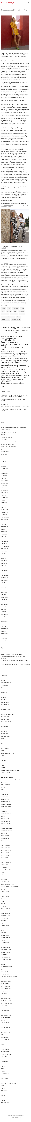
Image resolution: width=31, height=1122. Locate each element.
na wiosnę (27, 369)
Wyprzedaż (4, 1090)
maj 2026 (3, 471)
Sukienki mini (4, 996)
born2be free (4, 741)
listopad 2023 (4, 543)
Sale (2, 923)
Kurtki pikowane (5, 847)
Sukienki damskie (5, 974)
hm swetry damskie (19, 351)
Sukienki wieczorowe (6, 1013)
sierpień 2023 (4, 551)
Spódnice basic (5, 935)
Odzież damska (5, 891)
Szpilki (2, 1044)
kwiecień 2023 (4, 560)
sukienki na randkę (16, 319)
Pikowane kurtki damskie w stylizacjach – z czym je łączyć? (14, 410)
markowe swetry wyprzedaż (22, 360)
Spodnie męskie (5, 954)
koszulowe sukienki (4, 360)
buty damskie (4, 745)
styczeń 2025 (4, 509)
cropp (2, 750)
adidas (3, 680)
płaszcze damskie (5, 908)
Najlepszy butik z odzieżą (7, 444)
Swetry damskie (5, 1022)
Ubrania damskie (5, 1078)
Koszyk (3, 434)
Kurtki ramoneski (5, 855)
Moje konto (4, 439)
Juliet (11, 1117)
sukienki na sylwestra (6, 1003)
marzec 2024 (4, 534)
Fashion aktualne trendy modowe (10, 770)
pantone (3, 898)
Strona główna (5, 451)
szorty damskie (5, 1039)
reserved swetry (5, 373)
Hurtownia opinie (5, 429)
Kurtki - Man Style (7, 2)
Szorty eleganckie (5, 1042)
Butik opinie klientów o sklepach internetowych (13, 427)
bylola (9, 308)
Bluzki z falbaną (5, 716)
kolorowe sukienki (20, 356)
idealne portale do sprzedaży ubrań (10, 779)
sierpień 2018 (4, 624)
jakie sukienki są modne (19, 355)
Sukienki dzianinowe (6, 979)
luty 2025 (3, 507)
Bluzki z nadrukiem (6, 721)
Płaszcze (3, 906)
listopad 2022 (4, 573)
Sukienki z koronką (6, 1015)
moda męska (4, 879)
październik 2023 (5, 546)
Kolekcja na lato (5, 801)
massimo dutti (5, 314)
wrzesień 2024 (4, 519)
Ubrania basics (5, 1076)
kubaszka (9, 311)
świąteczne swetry (5, 386)
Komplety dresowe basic (7, 826)
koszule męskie (5, 838)
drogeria (3, 760)
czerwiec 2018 (4, 628)
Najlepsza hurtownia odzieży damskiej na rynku (13, 442)
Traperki (3, 1066)
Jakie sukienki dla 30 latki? (22, 353)
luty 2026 (3, 478)
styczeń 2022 (4, 597)
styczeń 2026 (4, 480)
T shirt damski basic (6, 1047)
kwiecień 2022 (4, 590)
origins (18, 316)
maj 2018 (3, 631)
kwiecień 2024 (4, 531)
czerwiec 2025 (4, 497)
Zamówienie (4, 454)
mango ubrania (13, 360)
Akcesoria (7, 292)
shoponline (4, 928)
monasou (22, 314)
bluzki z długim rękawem (7, 714)
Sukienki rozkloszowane (7, 1008)
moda (12, 264)
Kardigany (3, 787)
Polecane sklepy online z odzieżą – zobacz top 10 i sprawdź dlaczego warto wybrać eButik (14, 396)
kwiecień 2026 (4, 473)
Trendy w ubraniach (6, 1073)
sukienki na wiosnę (8, 375)
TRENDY (3, 1068)
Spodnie (3, 940)
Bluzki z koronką (5, 719)
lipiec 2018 (3, 626)
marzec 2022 (4, 592)
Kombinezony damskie (6, 813)
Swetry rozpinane (5, 1032)
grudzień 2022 (4, 570)
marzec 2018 (4, 636)
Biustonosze (4, 694)
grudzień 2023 (4, 541)
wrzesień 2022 (4, 577)
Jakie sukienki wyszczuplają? (8, 356)
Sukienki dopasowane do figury (9, 976)
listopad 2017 (4, 638)
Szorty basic (4, 1037)
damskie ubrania (8, 340)
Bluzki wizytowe (5, 711)
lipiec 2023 (3, 553)
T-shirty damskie (5, 1049)
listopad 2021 (4, 602)
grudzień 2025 (4, 483)
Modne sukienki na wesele (7, 884)
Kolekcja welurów (6, 804)
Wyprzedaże (4, 1093)
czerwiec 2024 (4, 526)
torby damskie (5, 1061)
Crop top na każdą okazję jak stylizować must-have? (16, 331)
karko (3, 311)
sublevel (3, 964)
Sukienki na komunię (6, 1000)
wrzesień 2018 (4, 621)
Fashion (3, 767)
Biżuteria (3, 697)
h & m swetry (10, 351)
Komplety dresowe (6, 823)
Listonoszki (4, 867)
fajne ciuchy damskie (9, 342)
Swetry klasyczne (5, 1027)
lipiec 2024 (3, 524)
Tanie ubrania (6, 381)
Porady (3, 911)
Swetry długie (4, 1025)
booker (3, 308)
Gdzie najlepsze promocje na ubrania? (13, 348)
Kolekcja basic (5, 794)
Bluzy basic (4, 724)
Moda (2, 872)
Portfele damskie (5, 915)
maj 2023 (3, 558)
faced (22, 308)
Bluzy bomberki (5, 726)
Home (2, 775)
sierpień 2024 (4, 522)
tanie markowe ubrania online (13, 377)
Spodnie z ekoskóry (6, 957)
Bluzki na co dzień (5, 709)
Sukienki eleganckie (6, 981)
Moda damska (4, 877)
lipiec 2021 (3, 611)
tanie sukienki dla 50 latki (5, 379)
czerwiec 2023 (4, 556)
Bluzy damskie (4, 728)
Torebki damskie (5, 1064)
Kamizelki (3, 782)
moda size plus (14, 314)
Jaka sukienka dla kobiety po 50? (8, 353)
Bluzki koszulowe (5, 707)
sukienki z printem (5, 1017)
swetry (3, 1020)
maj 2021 (3, 616)
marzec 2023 (4, 563)
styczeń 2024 (4, 539)
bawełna (26, 266)
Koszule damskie (5, 835)
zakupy (3, 1095)
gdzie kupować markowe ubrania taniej (14, 345)
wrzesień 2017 (4, 641)
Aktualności (4, 685)
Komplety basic (5, 818)
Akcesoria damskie (6, 682)
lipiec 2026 (3, 466)
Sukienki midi (4, 993)
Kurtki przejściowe (6, 850)
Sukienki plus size (5, 1005)
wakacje (3, 1088)
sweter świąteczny (24, 375)
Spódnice (3, 932)
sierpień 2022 (4, 580)
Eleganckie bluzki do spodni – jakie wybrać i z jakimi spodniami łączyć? (14, 403)
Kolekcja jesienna (5, 796)
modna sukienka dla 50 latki (18, 364)
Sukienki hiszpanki (5, 983)
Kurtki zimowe (5, 857)
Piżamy (3, 903)
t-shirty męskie (5, 1051)
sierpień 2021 (4, 609)
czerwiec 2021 (4, 614)
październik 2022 (5, 575)
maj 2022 (3, 587)
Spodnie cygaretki (5, 942)
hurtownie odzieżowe (7, 777)
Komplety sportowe (6, 830)
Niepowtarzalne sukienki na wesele (10, 886)
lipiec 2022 (3, 582)
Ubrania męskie (5, 1081)
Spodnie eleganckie (6, 949)
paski (2, 901)
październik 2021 (5, 604)
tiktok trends (4, 1056)
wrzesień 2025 (4, 490)
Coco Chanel (15, 308)
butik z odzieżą (16, 336)
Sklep (2, 449)
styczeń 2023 (4, 568)
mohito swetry (5, 367)
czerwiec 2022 (4, 585)
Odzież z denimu (5, 896)
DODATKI (3, 755)
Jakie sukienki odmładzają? (7, 355)
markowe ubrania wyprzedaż (14, 362)
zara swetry (20, 385)
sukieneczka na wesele (6, 966)
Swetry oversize (5, 1030)
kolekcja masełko (5, 799)
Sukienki (3, 969)
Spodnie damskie (5, 945)
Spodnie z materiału (6, 959)
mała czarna (21, 311)
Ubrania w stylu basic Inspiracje (9, 1083)
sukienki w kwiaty (5, 1010)
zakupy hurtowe (5, 1098)
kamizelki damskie (5, 784)
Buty (2, 743)
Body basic (4, 738)
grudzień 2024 (4, 512)
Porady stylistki (5, 913)
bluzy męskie (4, 731)
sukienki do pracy (5, 319)
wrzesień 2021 (4, 607)
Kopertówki (4, 833)
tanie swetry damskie (17, 379)
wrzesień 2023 (4, 548)
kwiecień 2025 (4, 502)
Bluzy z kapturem (5, 736)
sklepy (2, 930)
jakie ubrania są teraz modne (8, 432)
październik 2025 (5, 488)
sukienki (2, 375)
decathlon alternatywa (7, 753)
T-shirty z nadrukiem (6, 1054)
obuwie (3, 889)
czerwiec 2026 (4, 468)
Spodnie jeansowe (5, 952)
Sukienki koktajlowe (6, 986)
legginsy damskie (5, 860)
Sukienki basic (4, 971)
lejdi (15, 311)
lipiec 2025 (3, 495)
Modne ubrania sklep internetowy (15, 366)
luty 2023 (3, 565)
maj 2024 (3, 529)
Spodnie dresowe (5, 947)
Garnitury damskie (6, 772)
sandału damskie (5, 925)
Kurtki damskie (5, 843)
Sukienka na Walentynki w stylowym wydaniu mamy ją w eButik (16, 328)
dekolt (10, 143)
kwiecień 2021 (4, 619)
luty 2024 (3, 536)
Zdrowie (3, 1100)
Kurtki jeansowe (5, 845)
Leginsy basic (4, 864)
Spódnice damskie (5, 937)
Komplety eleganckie (6, 828)
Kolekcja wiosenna (6, 806)
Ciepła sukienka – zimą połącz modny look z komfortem (15, 406)
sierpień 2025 (4, 492)
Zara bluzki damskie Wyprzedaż (9, 385)
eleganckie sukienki (6, 762)
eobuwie (3, 765)
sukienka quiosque (23, 373)
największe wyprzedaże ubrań (13, 369)
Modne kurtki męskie (6, 437)
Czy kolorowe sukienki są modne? (8, 338)
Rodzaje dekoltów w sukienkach (9, 446)
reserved (3, 920)
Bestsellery (4, 690)
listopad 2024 (4, 514)
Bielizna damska (5, 692)
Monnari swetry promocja (15, 367)
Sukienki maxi (4, 991)
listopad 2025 (4, 485)
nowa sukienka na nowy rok (8, 316)
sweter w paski (16, 375)
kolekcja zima (4, 809)
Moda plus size (5, 881)
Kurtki (2, 840)
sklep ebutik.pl (14, 373)
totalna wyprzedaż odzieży (13, 383)
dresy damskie (4, 758)
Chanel (2, 154)
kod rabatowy (5, 792)
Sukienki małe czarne (6, 988)
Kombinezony (4, 811)
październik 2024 (5, 517)
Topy (2, 1059)
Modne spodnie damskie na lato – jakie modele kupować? (13, 400)
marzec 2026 (4, 475)
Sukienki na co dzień (6, 998)
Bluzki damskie (5, 702)
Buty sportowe (5, 748)
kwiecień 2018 (4, 633)
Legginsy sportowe (6, 862)
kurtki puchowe (5, 852)
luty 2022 (3, 594)
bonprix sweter (5, 336)
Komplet (3, 816)
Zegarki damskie (5, 1102)
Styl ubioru (4, 962)
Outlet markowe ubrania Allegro (14, 371)
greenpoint (4, 351)
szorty (3, 1034)
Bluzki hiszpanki (5, 704)
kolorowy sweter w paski (21, 358)
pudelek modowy (4, 7)
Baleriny (3, 687)
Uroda (2, 1085)
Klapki (2, 789)
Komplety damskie (5, 821)
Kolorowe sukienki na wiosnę (7, 358)
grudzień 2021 (4, 599)
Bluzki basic (4, 699)
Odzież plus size (5, 894)
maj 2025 (3, 500)
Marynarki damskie (6, 869)
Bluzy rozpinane (5, 733)
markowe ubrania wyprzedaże (6, 364)
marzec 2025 (4, 505)
